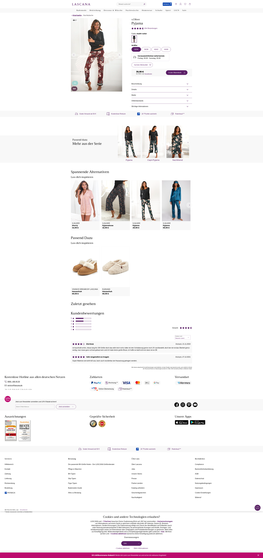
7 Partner (107, 521)
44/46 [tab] (166, 49)
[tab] (134, 39)
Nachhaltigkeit (137, 497)
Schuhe (159, 10)
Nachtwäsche (132, 10)
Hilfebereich (9, 464)
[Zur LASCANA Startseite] (81, 4)
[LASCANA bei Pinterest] (189, 404)
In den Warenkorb (174, 72)
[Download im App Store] (181, 422)
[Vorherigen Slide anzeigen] (73, 55)
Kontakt (7, 469)
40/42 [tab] (156, 49)
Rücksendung (10, 483)
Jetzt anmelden (64, 407)
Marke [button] (134, 95)
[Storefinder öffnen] (176, 4)
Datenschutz (199, 478)
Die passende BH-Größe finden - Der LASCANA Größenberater (91, 464)
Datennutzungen (165, 521)
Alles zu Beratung (74, 493)
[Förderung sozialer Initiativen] (75, 83)
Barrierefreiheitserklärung (204, 469)
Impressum (199, 488)
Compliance (199, 464)
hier (162, 532)
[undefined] (188, 142)
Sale (184, 10)
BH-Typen (72, 474)
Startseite (77, 15)
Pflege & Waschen (75, 469)
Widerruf (198, 497)
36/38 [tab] (146, 49)
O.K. (125, 543)
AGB (196, 474)
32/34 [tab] (136, 49)
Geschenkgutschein (139, 493)
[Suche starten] (144, 4)
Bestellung (8, 488)
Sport (168, 10)
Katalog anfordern (138, 488)
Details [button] (134, 89)
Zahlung (8, 474)
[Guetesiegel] (102, 423)
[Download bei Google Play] (197, 422)
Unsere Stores (137, 474)
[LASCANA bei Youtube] (195, 404)
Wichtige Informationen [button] (140, 106)
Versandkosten (148, 73)
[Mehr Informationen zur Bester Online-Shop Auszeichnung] (11, 430)
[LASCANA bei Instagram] (183, 404)
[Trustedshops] (93, 423)
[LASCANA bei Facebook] (176, 404)
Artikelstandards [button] (137, 101)
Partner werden (137, 483)
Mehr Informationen (141, 548)
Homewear (147, 10)
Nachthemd (177, 160)
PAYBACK (11, 493)
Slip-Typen (72, 478)
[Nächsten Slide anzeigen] (119, 55)
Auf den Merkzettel (141, 65)
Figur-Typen (72, 483)
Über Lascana (137, 464)
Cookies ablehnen (118, 534)
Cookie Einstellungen (203, 493)
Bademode (82, 10)
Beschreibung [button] (137, 84)
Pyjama (129, 160)
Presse (134, 478)
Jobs (133, 469)
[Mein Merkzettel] (185, 4)
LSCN (176, 10)
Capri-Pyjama (153, 160)
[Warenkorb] (189, 4)
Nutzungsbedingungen (203, 483)
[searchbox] (129, 4)
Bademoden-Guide (75, 488)
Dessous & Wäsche (113, 10)
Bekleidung (95, 10)
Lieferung (8, 478)
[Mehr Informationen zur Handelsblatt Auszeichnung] (24, 430)
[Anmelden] (180, 4)
